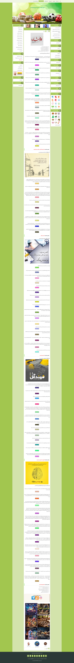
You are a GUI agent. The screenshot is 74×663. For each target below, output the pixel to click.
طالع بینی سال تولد (57, 125)
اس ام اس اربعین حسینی (45, 587)
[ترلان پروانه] (37, 26)
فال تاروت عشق (20, 45)
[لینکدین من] (28, 656)
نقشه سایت (33, 660)
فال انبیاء (59, 48)
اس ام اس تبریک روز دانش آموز (44, 592)
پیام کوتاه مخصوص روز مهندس (44, 49)
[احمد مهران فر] (46, 26)
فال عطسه (21, 80)
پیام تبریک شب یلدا (20, 70)
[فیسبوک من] (41, 656)
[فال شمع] (31, 621)
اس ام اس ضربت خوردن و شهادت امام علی (43, 588)
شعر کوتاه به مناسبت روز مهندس (44, 47)
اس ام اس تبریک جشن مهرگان (56, 35)
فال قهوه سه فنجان (57, 55)
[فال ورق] (31, 633)
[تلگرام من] (44, 656)
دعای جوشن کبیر (58, 73)
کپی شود (37, 59)
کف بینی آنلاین (58, 62)
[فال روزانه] (31, 609)
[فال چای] (44, 633)
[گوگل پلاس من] (32, 656)
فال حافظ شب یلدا (20, 68)
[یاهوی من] (46, 656)
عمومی (45, 648)
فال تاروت (54, 1)
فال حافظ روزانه (20, 66)
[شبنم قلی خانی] (28, 26)
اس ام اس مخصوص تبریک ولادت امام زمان (56, 32)
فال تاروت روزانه (20, 27)
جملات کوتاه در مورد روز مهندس (44, 48)
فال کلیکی (58, 80)
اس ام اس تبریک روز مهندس (37, 7)
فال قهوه (59, 53)
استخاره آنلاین (46, 1)
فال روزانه (50, 1)
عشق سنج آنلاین (58, 85)
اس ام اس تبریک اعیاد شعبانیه (56, 29)
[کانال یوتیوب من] (30, 656)
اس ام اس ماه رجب (57, 27)
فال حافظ (57, 1)
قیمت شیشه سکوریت (19, 56)
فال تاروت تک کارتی (19, 33)
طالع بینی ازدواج (58, 67)
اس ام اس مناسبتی (41, 1)
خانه (60, 1)
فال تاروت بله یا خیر (19, 49)
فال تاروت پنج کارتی (19, 38)
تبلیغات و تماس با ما (35, 1)
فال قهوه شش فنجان (57, 57)
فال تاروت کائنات (20, 31)
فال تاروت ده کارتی (20, 43)
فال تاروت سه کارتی (19, 34)
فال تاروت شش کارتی (19, 40)
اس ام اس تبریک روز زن (57, 37)
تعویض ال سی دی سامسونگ (18, 58)
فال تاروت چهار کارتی (19, 36)
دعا (59, 74)
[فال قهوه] (44, 621)
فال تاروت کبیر (20, 29)
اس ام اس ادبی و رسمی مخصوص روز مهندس (43, 51)
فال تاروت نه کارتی (20, 42)
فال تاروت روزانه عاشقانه (19, 47)
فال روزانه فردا (20, 85)
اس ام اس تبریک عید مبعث (45, 591)
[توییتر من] (35, 656)
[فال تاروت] (44, 609)
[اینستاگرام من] (39, 656)
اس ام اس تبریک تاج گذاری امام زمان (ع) (43, 586)
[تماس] (37, 656)
